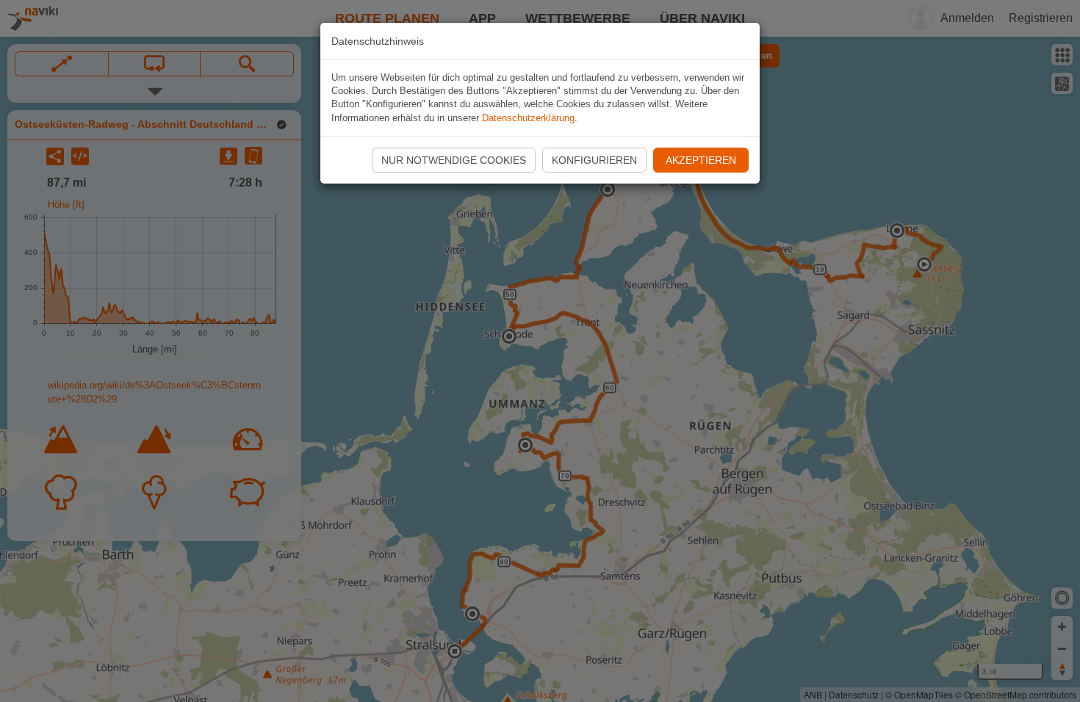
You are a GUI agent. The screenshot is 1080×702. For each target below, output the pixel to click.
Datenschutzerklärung (528, 117)
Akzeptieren (701, 160)
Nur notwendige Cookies (453, 160)
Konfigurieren (594, 160)
